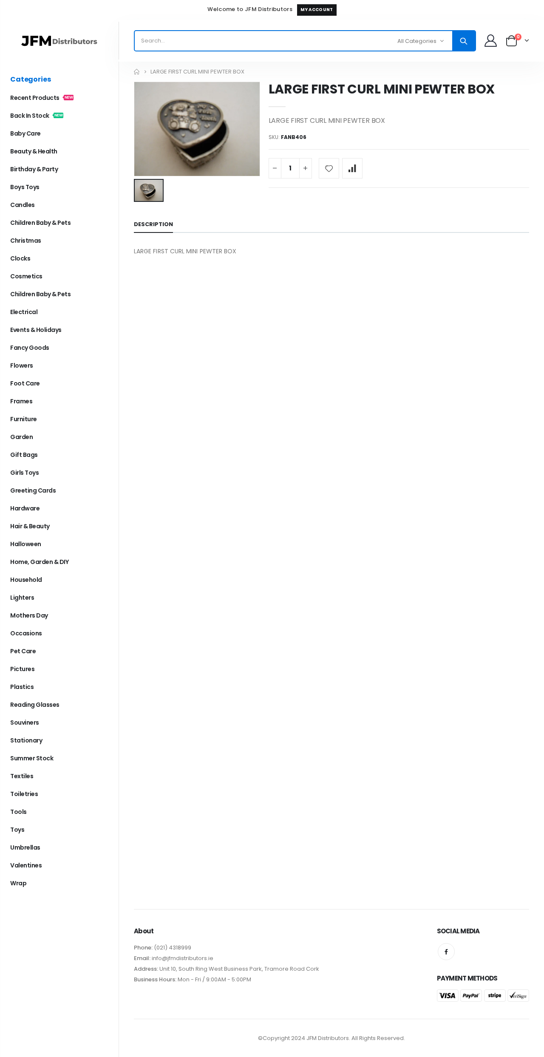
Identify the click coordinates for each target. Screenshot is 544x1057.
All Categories (416, 41)
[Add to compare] (352, 168)
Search (463, 41)
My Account (316, 9)
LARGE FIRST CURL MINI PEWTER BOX (382, 89)
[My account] (490, 41)
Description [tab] (153, 224)
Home (137, 72)
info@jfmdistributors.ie (181, 958)
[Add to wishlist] (329, 168)
